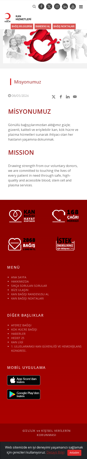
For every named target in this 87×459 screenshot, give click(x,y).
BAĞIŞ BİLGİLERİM (22, 26)
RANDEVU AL (43, 26)
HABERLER (18, 334)
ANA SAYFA (18, 277)
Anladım (74, 452)
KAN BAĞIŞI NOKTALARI (27, 298)
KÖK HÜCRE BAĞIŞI (24, 329)
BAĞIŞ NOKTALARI (64, 26)
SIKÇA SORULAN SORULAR (29, 286)
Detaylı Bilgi (56, 452)
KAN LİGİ (17, 342)
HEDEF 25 (17, 338)
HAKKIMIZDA (20, 281)
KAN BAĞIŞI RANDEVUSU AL (30, 294)
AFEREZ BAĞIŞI (21, 325)
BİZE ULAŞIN (19, 290)
